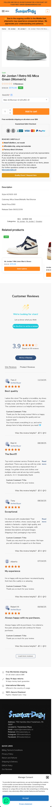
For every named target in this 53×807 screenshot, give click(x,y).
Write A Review (25, 358)
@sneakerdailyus (9, 170)
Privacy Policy (7, 754)
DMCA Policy (7, 765)
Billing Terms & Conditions (12, 750)
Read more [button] (44, 462)
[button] (47, 777)
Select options (22, 269)
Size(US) (7, 95)
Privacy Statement (25, 804)
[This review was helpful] (39, 433)
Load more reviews (25, 656)
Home (4, 29)
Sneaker (39, 221)
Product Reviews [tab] (27, 367)
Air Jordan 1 (22, 29)
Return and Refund (9, 758)
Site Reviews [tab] (11, 367)
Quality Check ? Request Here (25, 175)
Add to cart (31, 111)
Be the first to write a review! (25, 326)
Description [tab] (7, 187)
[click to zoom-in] (26, 49)
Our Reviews (7, 769)
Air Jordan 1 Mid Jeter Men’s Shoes (17, 261)
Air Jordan (12, 29)
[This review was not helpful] (43, 433)
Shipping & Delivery (10, 762)
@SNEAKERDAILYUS (33, 4)
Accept (25, 798)
